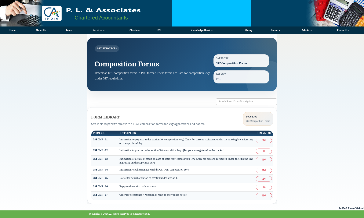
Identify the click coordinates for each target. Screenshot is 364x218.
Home (12, 30)
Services (98, 30)
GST (159, 30)
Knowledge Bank (201, 30)
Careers (275, 30)
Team (69, 30)
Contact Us (343, 30)
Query (249, 30)
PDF (264, 140)
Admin (306, 30)
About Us (40, 30)
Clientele (134, 30)
